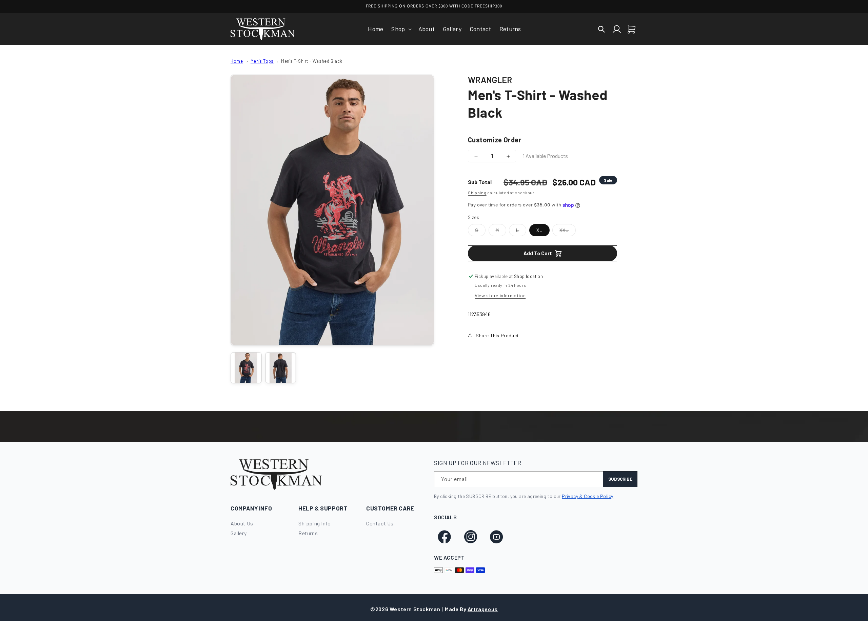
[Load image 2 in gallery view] (280, 368)
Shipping (477, 192)
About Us (242, 523)
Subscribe (620, 479)
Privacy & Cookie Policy (587, 496)
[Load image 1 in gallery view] (246, 368)
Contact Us (380, 523)
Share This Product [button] (497, 335)
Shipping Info (314, 523)
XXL (567, 231)
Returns (308, 533)
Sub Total (480, 182)
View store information (500, 295)
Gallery (238, 533)
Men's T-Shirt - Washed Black (311, 61)
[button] (400, 29)
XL (539, 230)
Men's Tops (262, 61)
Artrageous (483, 609)
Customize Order (494, 140)
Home (237, 61)
